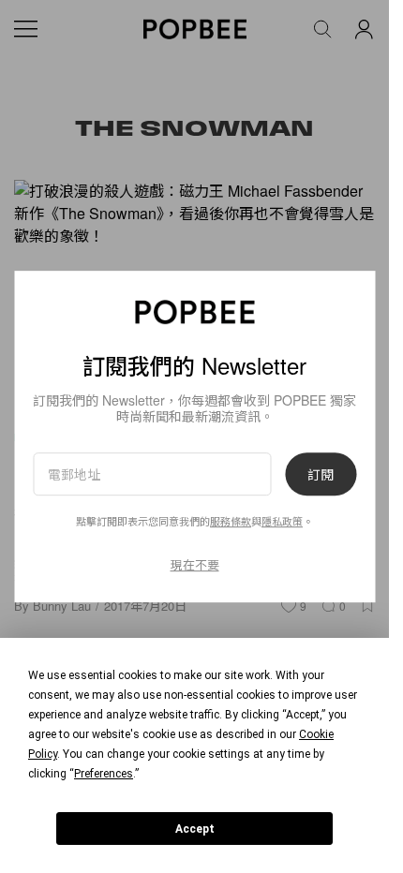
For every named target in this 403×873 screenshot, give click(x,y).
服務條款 (230, 520)
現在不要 (195, 564)
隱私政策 (282, 520)
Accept (195, 829)
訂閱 (320, 474)
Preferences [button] (103, 773)
